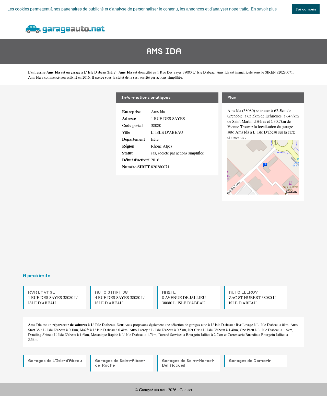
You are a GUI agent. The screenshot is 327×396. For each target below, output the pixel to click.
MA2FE (169, 292)
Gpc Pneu (247, 329)
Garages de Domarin (250, 361)
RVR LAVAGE (41, 292)
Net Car (194, 329)
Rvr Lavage (244, 324)
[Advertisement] (68, 176)
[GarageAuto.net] (65, 28)
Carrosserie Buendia (243, 334)
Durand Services (170, 334)
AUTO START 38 (111, 292)
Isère (111, 72)
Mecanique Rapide (104, 334)
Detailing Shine (39, 334)
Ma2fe (84, 329)
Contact (186, 389)
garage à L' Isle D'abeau (88, 72)
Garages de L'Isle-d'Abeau (55, 361)
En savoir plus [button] (264, 9)
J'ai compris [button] (305, 9)
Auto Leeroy (139, 329)
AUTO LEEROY (243, 292)
